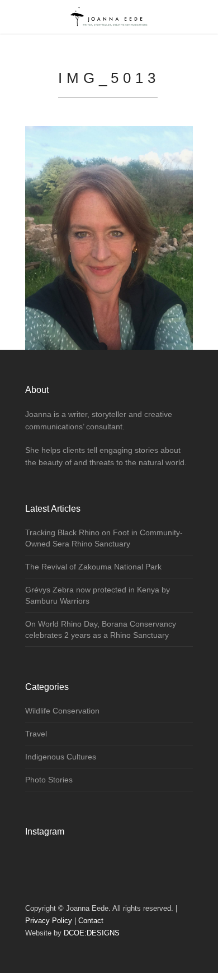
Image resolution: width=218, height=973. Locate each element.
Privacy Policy (48, 920)
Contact (90, 920)
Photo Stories (49, 779)
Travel (36, 733)
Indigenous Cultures (60, 756)
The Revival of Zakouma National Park (93, 566)
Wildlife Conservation (62, 710)
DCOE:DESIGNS (92, 933)
